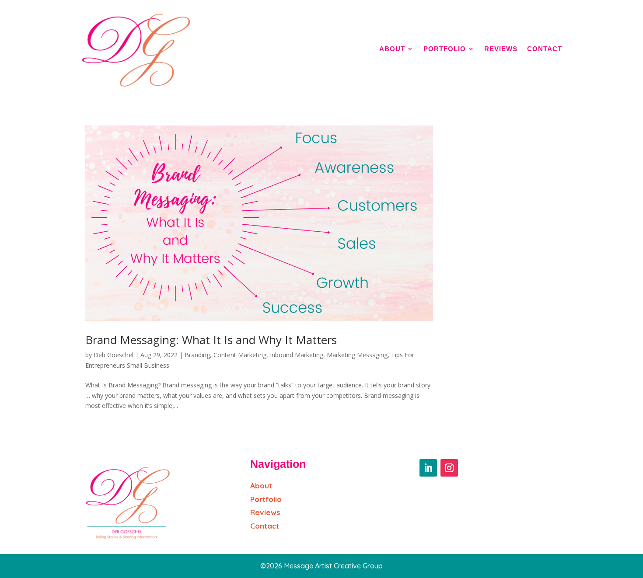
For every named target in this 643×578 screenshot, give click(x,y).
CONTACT (544, 48)
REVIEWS (500, 48)
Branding (197, 355)
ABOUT (392, 48)
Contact (264, 525)
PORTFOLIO (444, 48)
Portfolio (266, 499)
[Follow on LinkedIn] (428, 468)
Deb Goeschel (113, 355)
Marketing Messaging (357, 355)
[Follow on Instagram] (449, 468)
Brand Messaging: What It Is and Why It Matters (211, 340)
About (261, 485)
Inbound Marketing (296, 355)
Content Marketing (239, 355)
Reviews (265, 512)
